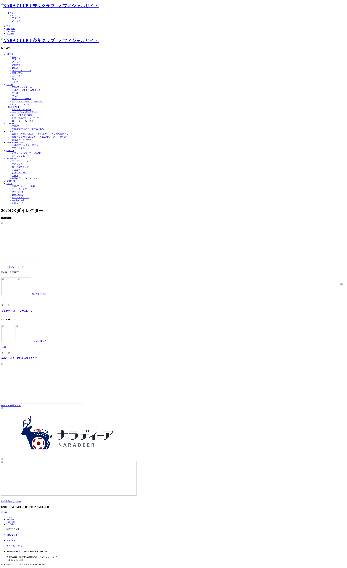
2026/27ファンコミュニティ (25, 145)
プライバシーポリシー (15, 546)
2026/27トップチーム (22, 87)
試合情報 (16, 65)
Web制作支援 (18, 200)
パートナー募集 (19, 189)
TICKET (10, 131)
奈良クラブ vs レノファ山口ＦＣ (17, 311)
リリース (16, 18)
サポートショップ (20, 148)
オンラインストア (20, 156)
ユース (15, 175)
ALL (14, 15)
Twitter (10, 26)
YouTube (10, 33)
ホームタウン (18, 76)
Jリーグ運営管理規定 (22, 115)
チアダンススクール (21, 98)
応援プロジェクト (20, 203)
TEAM (10, 84)
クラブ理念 (17, 192)
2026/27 (15, 126)
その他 (15, 82)
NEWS (10, 13)
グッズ (15, 67)
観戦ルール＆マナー (21, 109)
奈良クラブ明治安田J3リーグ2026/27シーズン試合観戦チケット (42, 134)
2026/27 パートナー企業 (23, 186)
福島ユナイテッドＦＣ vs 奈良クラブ (19, 358)
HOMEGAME (13, 107)
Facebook (11, 31)
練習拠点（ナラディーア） (25, 178)
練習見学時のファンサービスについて (30, 129)
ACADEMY (12, 159)
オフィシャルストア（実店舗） (27, 153)
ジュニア (16, 170)
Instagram (11, 28)
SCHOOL (11, 181)
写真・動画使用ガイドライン (26, 118)
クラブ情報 (17, 194)
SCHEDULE (12, 124)
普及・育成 (17, 73)
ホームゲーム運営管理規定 (25, 112)
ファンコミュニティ (21, 70)
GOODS (10, 150)
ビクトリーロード (20, 104)
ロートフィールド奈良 (23, 121)
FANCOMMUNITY (16, 142)
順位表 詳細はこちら (11, 501)
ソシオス (16, 93)
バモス (15, 96)
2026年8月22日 (39, 294)
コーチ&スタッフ (20, 167)
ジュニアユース (19, 173)
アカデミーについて (21, 161)
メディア (16, 21)
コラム (15, 79)
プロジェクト (18, 164)
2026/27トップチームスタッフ (26, 90)
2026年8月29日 (39, 341)
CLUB (9, 183)
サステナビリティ (20, 197)
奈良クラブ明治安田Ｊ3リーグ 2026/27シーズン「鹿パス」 (40, 137)
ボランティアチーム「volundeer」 (28, 101)
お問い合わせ (12, 535)
